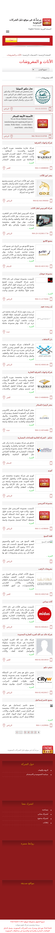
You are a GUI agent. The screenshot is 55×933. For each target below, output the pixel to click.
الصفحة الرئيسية (45, 55)
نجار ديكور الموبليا (24, 88)
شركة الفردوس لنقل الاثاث (41, 208)
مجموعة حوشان (45, 274)
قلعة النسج (48, 536)
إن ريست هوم (46, 306)
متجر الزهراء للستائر (44, 405)
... (21, 732)
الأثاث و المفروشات (14, 55)
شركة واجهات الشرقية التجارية (40, 372)
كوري (50, 470)
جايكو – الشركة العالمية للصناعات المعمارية (35, 438)
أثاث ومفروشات (44, 78)
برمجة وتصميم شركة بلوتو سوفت (27, 925)
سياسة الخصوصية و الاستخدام (37, 774)
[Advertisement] (27, 9)
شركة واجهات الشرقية (43, 143)
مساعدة (45, 810)
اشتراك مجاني (43, 814)
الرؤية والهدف (43, 770)
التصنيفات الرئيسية (30, 55)
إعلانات (45, 823)
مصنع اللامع (47, 241)
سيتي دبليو (48, 667)
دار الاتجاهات (47, 339)
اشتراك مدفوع (43, 818)
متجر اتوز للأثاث (46, 175)
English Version (34, 29)
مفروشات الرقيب (45, 569)
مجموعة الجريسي (45, 503)
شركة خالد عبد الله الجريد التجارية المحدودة (35, 634)
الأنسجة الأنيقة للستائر (22, 116)
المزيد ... (30, 163)
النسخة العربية (46, 29)
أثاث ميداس (47, 602)
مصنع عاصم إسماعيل (43, 700)
